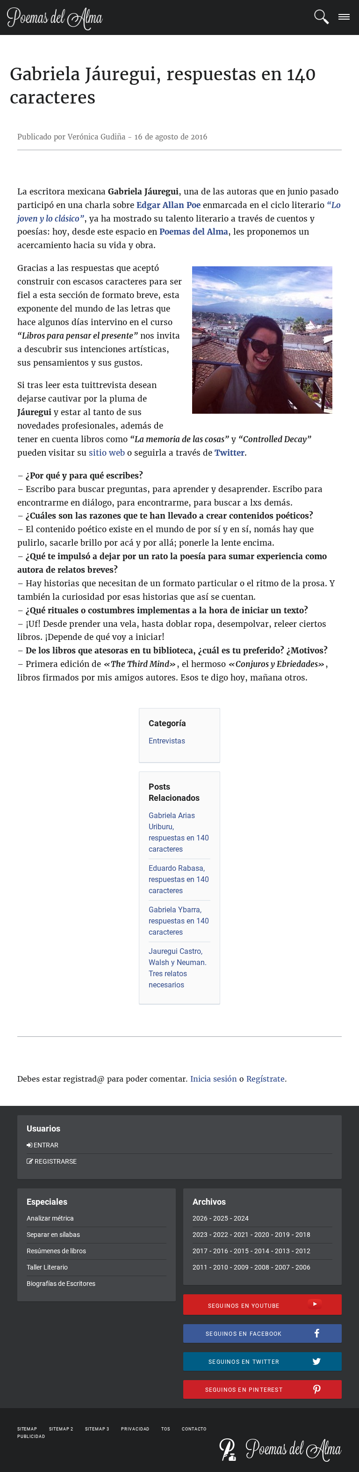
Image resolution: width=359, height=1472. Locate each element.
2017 (200, 1251)
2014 (261, 1251)
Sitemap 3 (97, 1429)
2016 (220, 1251)
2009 (241, 1267)
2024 (241, 1218)
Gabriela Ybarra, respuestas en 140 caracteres (179, 921)
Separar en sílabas (53, 1234)
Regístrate (265, 1078)
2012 (302, 1251)
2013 (282, 1251)
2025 (220, 1218)
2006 (302, 1267)
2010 (220, 1267)
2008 (261, 1267)
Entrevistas (167, 740)
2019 (282, 1234)
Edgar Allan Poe (168, 205)
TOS (165, 1429)
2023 (200, 1234)
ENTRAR (46, 1145)
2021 (241, 1234)
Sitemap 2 (61, 1429)
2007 (282, 1267)
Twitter (229, 453)
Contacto (194, 1429)
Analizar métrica (50, 1218)
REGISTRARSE (56, 1161)
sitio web (107, 453)
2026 (200, 1218)
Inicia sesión (213, 1078)
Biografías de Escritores (61, 1283)
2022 (220, 1234)
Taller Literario (47, 1267)
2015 (241, 1251)
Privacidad (135, 1429)
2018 (302, 1234)
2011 (200, 1267)
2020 (261, 1234)
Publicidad (31, 1436)
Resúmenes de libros (56, 1251)
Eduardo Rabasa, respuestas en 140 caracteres (179, 879)
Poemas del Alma (193, 232)
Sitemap (27, 1429)
